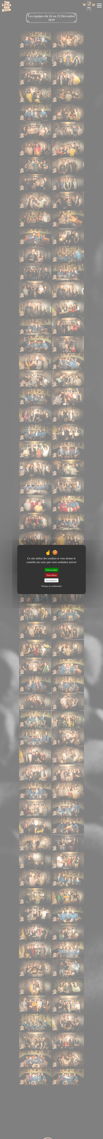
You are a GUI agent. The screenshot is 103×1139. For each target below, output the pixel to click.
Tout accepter (51, 569)
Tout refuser (51, 575)
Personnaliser (51, 580)
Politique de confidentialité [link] (51, 586)
